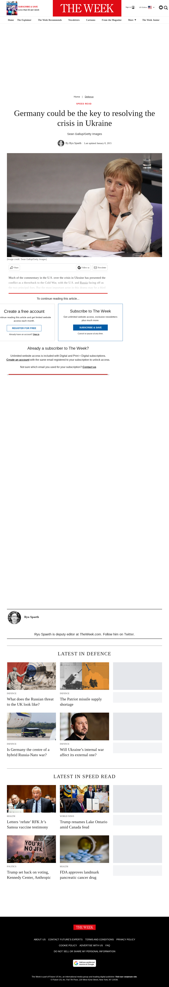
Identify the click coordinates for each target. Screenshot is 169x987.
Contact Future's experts (65, 939)
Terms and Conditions (99, 939)
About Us (40, 939)
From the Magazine (111, 20)
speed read (84, 104)
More (131, 20)
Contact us (89, 367)
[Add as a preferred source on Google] (84, 963)
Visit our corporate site (126, 977)
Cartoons (90, 20)
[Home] (10, 20)
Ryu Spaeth (75, 143)
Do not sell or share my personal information (84, 951)
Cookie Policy (68, 945)
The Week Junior (150, 20)
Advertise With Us (91, 945)
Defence (89, 96)
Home (77, 96)
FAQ (107, 945)
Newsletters (74, 20)
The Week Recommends (50, 20)
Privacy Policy (125, 939)
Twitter (129, 634)
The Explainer (24, 20)
